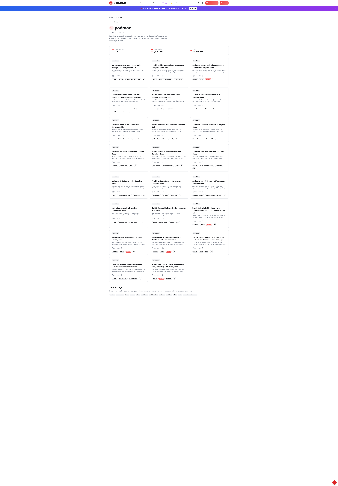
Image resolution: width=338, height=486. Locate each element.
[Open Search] (334, 482)
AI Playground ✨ (167, 3)
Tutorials (156, 3)
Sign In (225, 3)
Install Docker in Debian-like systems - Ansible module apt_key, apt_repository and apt (208, 210)
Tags (115, 17)
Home (111, 17)
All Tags (115, 22)
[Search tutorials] (198, 3)
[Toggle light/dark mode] (202, 3)
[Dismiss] (336, 8)
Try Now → (193, 8)
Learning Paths (145, 3)
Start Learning (213, 3)
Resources (179, 3)
